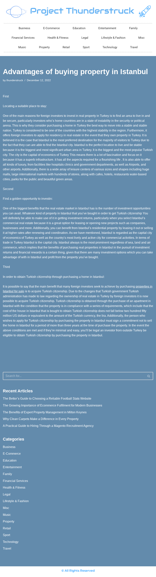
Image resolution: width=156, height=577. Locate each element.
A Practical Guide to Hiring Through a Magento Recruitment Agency (48, 425)
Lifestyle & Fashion (113, 37)
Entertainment (107, 28)
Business (24, 28)
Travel (134, 47)
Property (44, 47)
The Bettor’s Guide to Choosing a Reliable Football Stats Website (47, 398)
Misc (141, 37)
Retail (66, 47)
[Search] (149, 376)
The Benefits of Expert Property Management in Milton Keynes (45, 412)
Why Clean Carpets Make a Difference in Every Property (41, 419)
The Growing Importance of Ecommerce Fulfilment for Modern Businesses (52, 405)
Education (79, 28)
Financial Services (23, 37)
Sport (86, 47)
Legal (84, 37)
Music (22, 47)
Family (133, 28)
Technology (110, 47)
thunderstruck (14, 80)
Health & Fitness (58, 37)
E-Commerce (51, 28)
